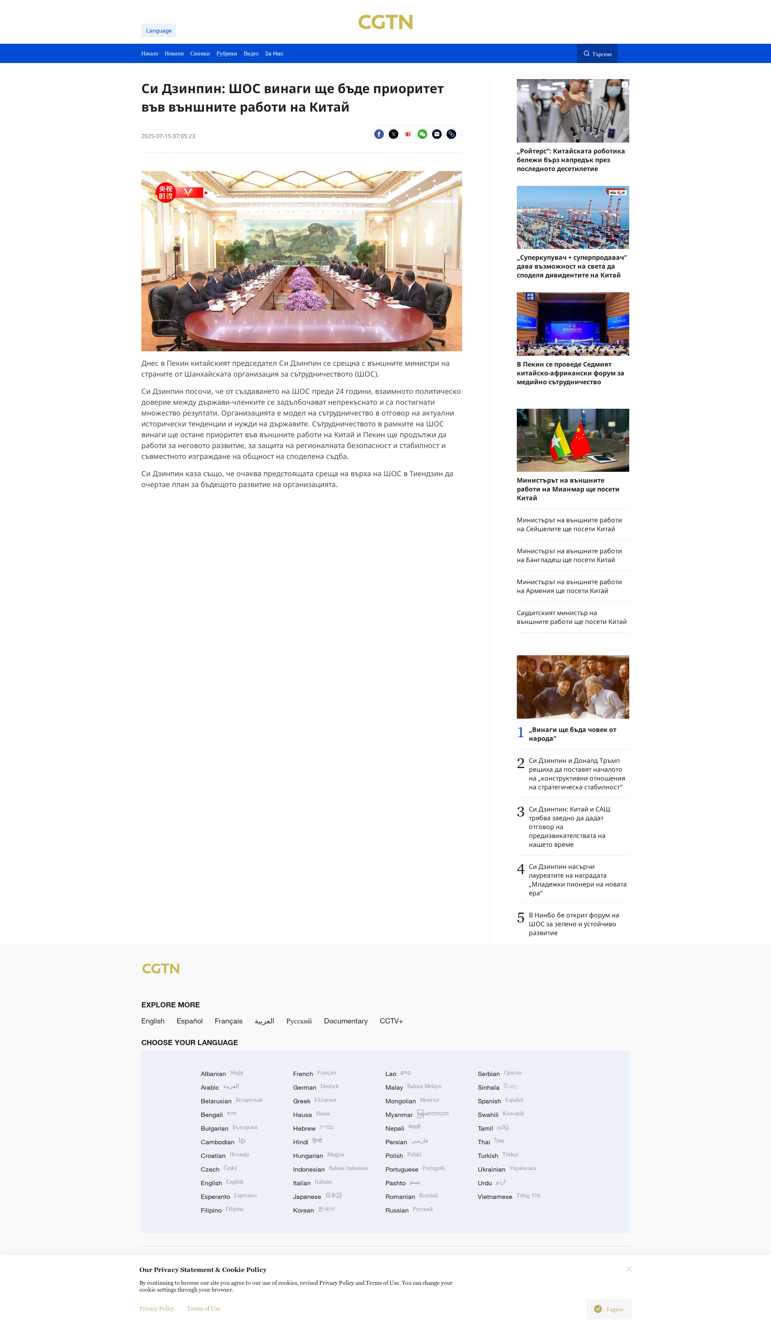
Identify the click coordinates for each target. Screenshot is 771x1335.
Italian (312, 1183)
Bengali (218, 1115)
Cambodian (223, 1142)
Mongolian (412, 1101)
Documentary (346, 1020)
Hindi (307, 1142)
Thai (491, 1142)
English (153, 1020)
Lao (398, 1074)
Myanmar (417, 1115)
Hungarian (319, 1156)
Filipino (222, 1210)
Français (229, 1020)
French (314, 1074)
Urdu (492, 1183)
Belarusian (231, 1101)
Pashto (403, 1183)
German (316, 1087)
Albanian (222, 1074)
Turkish (498, 1156)
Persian (407, 1142)
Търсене (602, 54)
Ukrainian (507, 1169)
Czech (219, 1169)
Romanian (412, 1196)
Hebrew (313, 1128)
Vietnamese (509, 1196)
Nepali (403, 1128)
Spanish (500, 1101)
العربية (264, 1020)
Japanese (317, 1196)
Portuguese (415, 1169)
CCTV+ (391, 1020)
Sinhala (498, 1087)
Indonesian (330, 1169)
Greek (314, 1101)
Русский (299, 1020)
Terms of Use (203, 1308)
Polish (403, 1156)
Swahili (501, 1115)
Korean (314, 1210)
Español (190, 1020)
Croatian (225, 1156)
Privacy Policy (156, 1308)
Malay (413, 1087)
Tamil (493, 1128)
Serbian (500, 1074)
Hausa (311, 1115)
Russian (409, 1210)
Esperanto (229, 1196)
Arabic (220, 1087)
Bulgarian (229, 1128)
